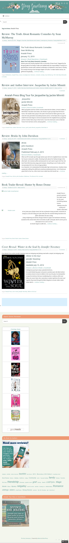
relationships (49, 486)
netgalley (21, 486)
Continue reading (39, 71)
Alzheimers (8, 75)
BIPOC (34, 474)
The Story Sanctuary (26, 538)
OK (64, 22)
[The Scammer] (15, 360)
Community (32, 478)
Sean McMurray (49, 75)
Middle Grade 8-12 (49, 88)
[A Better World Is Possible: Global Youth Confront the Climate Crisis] (15, 421)
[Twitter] (59, 3)
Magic (59, 482)
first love (4, 482)
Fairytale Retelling (44, 478)
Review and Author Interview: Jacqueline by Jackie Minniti (33, 85)
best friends (29, 474)
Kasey (5, 40)
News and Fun (58, 88)
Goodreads (43, 59)
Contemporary (44, 40)
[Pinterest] (61, 3)
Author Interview (22, 88)
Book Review (5, 478)
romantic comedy (40, 75)
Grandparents (26, 75)
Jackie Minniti (32, 127)
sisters (12, 490)
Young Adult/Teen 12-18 (59, 40)
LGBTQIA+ (50, 482)
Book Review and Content (33, 40)
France (23, 127)
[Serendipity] (15, 406)
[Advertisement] (34, 302)
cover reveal (15, 291)
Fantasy (20, 250)
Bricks (14, 176)
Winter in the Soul (32, 291)
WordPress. (45, 538)
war (48, 490)
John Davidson (20, 176)
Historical (42, 88)
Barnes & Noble (31, 107)
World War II (44, 127)
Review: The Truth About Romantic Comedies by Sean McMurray (31, 35)
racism (37, 486)
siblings (5, 490)
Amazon (23, 59)
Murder (4, 486)
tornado (41, 176)
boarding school (56, 474)
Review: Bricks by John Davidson (20, 135)
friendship (13, 481)
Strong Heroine (27, 490)
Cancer (20, 75)
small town (19, 490)
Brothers (12, 478)
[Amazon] (66, 3)
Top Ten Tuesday (42, 490)
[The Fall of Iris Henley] (15, 376)
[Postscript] (15, 390)
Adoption (4, 474)
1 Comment (62, 91)
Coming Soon (15, 329)
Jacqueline (38, 127)
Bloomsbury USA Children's (44, 474)
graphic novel (28, 482)
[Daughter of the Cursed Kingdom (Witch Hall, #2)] (15, 344)
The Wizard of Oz (34, 176)
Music (9, 486)
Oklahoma (26, 176)
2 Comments (62, 250)
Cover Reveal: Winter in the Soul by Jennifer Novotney (31, 246)
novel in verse (30, 486)
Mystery (13, 486)
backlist (22, 474)
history (39, 482)
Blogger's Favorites (22, 40)
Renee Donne (25, 238)
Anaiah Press (15, 75)
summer (35, 490)
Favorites (62, 478)
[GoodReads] (64, 3)
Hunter (20, 238)
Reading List (42, 486)
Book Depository (33, 59)
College (26, 478)
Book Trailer (15, 238)
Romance (50, 40)
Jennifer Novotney (23, 291)
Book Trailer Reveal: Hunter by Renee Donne (26, 184)
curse (38, 478)
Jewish (43, 482)
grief (27, 127)
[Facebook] (56, 3)
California (21, 478)
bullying (16, 478)
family (52, 477)
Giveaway (21, 482)
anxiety (8, 474)
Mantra (39, 538)
